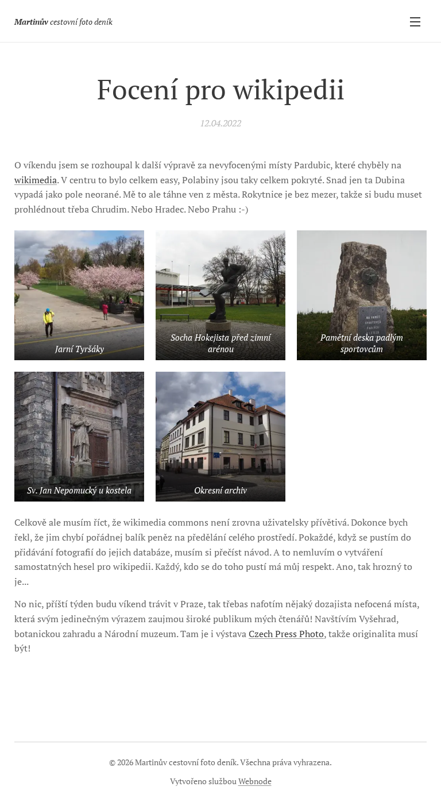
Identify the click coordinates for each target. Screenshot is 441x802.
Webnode (255, 781)
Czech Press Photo (286, 633)
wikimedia (35, 179)
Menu (415, 21)
